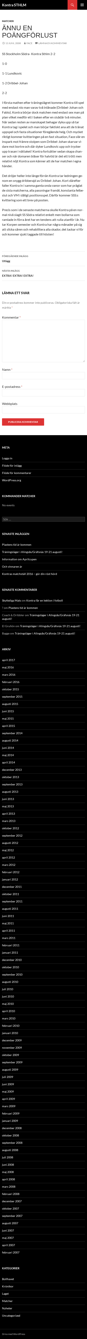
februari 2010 (10, 1025)
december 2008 (12, 1128)
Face (29, 43)
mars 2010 (8, 1018)
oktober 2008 (10, 1135)
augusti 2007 (10, 1223)
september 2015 (12, 696)
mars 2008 (8, 1186)
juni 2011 (8, 916)
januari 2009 (10, 1120)
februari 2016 (10, 682)
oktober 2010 (10, 967)
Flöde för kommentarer (16, 473)
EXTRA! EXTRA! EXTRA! (18, 273)
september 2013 (12, 784)
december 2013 (12, 769)
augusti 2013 (10, 791)
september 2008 (12, 1142)
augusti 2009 (10, 1069)
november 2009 (12, 1047)
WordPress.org (11, 480)
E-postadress (12, 386)
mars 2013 (8, 821)
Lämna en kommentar (52, 43)
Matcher (8, 21)
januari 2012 (10, 879)
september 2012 (12, 835)
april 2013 (8, 813)
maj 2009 (8, 1091)
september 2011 (12, 901)
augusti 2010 (10, 981)
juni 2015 (8, 711)
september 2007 (12, 1216)
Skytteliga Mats (11, 600)
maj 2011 (8, 923)
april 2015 (8, 726)
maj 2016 (8, 667)
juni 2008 (8, 1164)
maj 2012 (8, 850)
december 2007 (12, 1201)
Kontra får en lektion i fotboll (44, 600)
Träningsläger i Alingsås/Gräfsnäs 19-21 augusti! (32, 552)
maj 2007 (8, 1237)
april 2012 (8, 857)
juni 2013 (8, 799)
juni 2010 (8, 996)
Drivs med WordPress (13, 1334)
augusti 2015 (10, 704)
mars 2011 (8, 938)
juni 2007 (8, 1230)
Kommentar (11, 317)
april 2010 (8, 1011)
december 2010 (12, 960)
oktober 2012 (10, 828)
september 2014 (12, 733)
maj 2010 (8, 1003)
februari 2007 (10, 1252)
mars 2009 (8, 1106)
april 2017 (8, 660)
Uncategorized (11, 1315)
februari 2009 (10, 1113)
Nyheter (7, 1308)
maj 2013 (8, 806)
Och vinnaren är (12, 566)
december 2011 (12, 886)
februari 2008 (10, 1194)
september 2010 (12, 974)
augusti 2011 (10, 908)
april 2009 (8, 1098)
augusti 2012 (10, 843)
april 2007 (8, 1245)
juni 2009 (8, 1084)
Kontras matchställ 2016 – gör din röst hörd (29, 574)
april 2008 (8, 1179)
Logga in (7, 458)
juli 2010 (7, 989)
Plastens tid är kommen (16, 544)
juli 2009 (7, 1077)
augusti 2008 (10, 1150)
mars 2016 (8, 674)
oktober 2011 (10, 894)
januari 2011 (10, 952)
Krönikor (8, 1286)
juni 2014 (8, 747)
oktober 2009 (10, 1055)
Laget (5, 1293)
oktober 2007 (10, 1208)
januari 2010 (10, 1033)
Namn (7, 369)
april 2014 (8, 762)
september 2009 (12, 1062)
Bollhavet (8, 1279)
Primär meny (82, 5)
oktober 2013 (10, 777)
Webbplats (9, 403)
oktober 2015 (10, 689)
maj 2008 (8, 1172)
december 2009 (12, 1040)
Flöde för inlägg (12, 465)
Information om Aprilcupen (19, 559)
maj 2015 (8, 718)
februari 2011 (10, 945)
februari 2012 (10, 872)
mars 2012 (8, 864)
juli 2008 (7, 1157)
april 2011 (8, 930)
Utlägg (15, 259)
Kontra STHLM (14, 5)
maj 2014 (8, 755)
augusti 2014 (10, 740)
